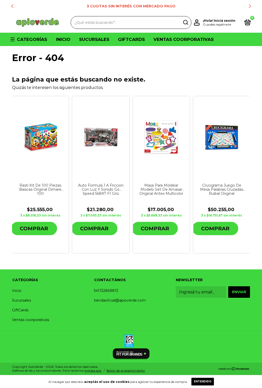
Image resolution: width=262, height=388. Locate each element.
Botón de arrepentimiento (125, 370)
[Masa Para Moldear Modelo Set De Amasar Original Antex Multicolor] (161, 137)
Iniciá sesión (224, 20)
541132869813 (106, 290)
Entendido (202, 381)
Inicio (63, 39)
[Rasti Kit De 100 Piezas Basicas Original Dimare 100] (40, 137)
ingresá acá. (93, 370)
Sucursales (94, 39)
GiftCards (131, 39)
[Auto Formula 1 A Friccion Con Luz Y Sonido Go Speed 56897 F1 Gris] (100, 137)
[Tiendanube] (234, 369)
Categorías (32, 39)
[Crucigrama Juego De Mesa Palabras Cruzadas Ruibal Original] (221, 137)
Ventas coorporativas (184, 39)
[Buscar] (185, 22)
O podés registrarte (217, 24)
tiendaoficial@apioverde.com (120, 300)
